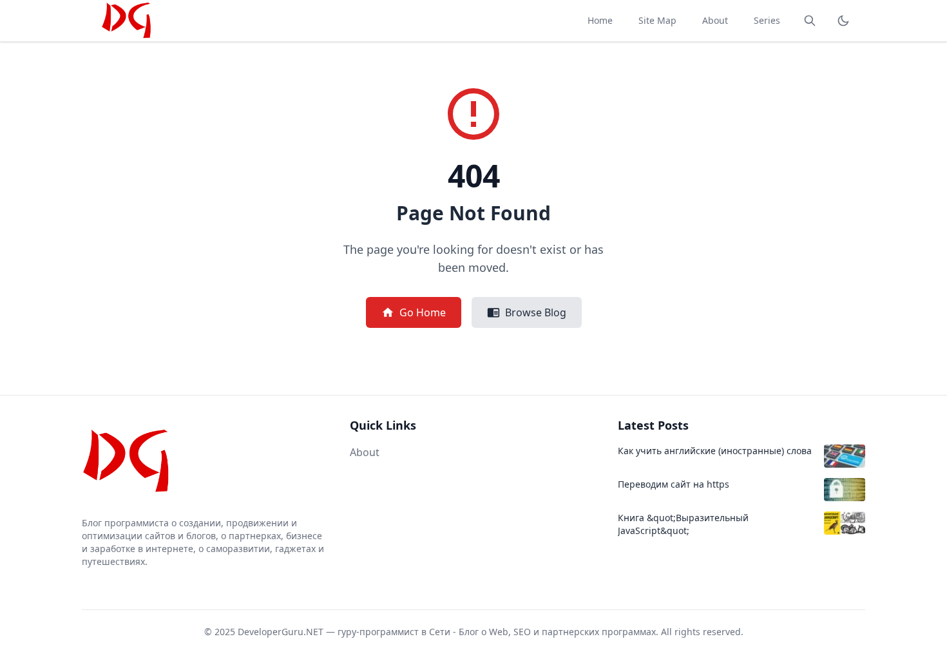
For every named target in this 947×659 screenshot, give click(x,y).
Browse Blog (535, 312)
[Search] (809, 20)
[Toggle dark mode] (843, 20)
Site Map (657, 20)
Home (600, 20)
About (715, 20)
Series (767, 20)
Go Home (422, 312)
